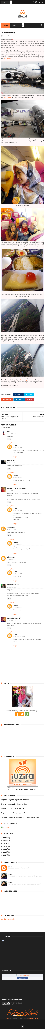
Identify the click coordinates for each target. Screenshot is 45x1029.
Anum (9, 431)
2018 (5, 852)
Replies (11, 443)
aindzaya (11, 557)
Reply (9, 439)
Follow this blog (22, 978)
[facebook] (33, 2)
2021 (5, 843)
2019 (5, 849)
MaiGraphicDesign (33, 1018)
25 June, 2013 (12, 587)
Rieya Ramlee (13, 585)
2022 (5, 841)
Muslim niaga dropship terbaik (12, 808)
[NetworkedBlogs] (22, 975)
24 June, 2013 (18, 511)
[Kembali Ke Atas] (22, 1026)
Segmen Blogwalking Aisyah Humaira (15, 800)
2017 (5, 855)
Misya (10, 874)
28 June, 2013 (12, 620)
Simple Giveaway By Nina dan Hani (14, 804)
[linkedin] (42, 2)
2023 (5, 838)
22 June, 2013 (12, 530)
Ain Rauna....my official (16, 488)
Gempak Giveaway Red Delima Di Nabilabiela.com (20, 817)
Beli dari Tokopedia (8, 919)
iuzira (16, 445)
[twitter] (39, 2)
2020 (5, 846)
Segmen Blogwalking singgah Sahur (14, 813)
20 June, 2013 (12, 433)
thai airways (8, 58)
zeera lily (11, 527)
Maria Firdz (11, 461)
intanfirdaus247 (14, 618)
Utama (5, 25)
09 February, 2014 (20, 637)
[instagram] (36, 2)
